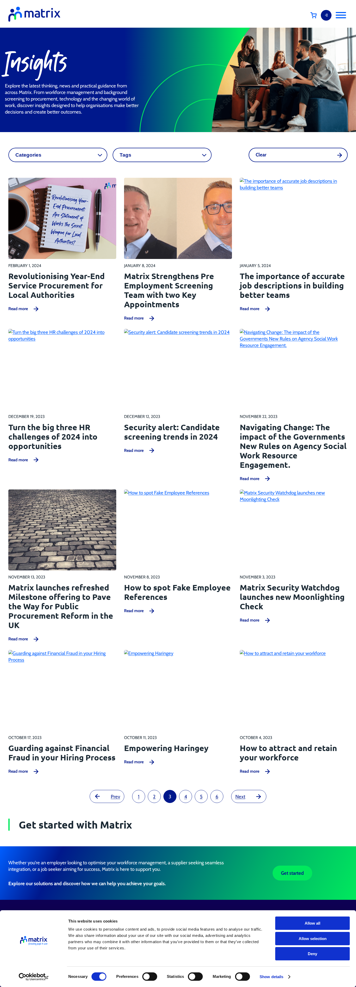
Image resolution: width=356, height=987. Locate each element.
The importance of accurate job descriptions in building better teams (292, 285)
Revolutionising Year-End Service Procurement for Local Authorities (56, 285)
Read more (18, 309)
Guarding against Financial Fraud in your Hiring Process (61, 752)
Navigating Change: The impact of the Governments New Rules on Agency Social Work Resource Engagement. (293, 445)
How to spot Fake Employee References (177, 592)
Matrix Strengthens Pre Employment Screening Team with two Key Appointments (169, 290)
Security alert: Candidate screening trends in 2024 (172, 431)
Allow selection (313, 938)
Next (240, 797)
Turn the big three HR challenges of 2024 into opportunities (52, 436)
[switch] (149, 976)
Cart (317, 15)
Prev (115, 797)
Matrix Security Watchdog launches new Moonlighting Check (292, 597)
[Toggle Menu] (341, 15)
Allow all (312, 923)
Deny (312, 953)
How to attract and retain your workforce (288, 752)
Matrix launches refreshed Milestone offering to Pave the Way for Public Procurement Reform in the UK (60, 606)
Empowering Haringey (166, 748)
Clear (261, 155)
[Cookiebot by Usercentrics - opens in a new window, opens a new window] (34, 977)
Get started (292, 873)
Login (326, 15)
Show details (271, 976)
